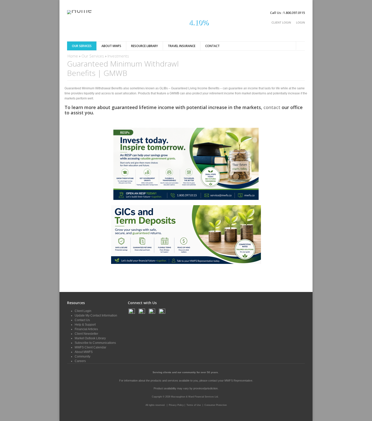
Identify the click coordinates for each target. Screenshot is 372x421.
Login (300, 22)
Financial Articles (86, 329)
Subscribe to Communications (95, 343)
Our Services (82, 46)
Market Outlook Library (90, 338)
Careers (80, 361)
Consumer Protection (215, 405)
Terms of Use (194, 405)
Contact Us (82, 320)
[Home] (79, 12)
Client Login (281, 22)
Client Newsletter (86, 333)
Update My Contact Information (96, 315)
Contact (212, 46)
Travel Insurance (181, 46)
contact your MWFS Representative (230, 380)
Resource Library (144, 46)
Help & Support (85, 324)
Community (82, 356)
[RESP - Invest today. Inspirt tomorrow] (186, 199)
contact (271, 107)
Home (73, 55)
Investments (118, 55)
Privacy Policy (176, 405)
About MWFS (111, 46)
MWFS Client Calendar (90, 347)
